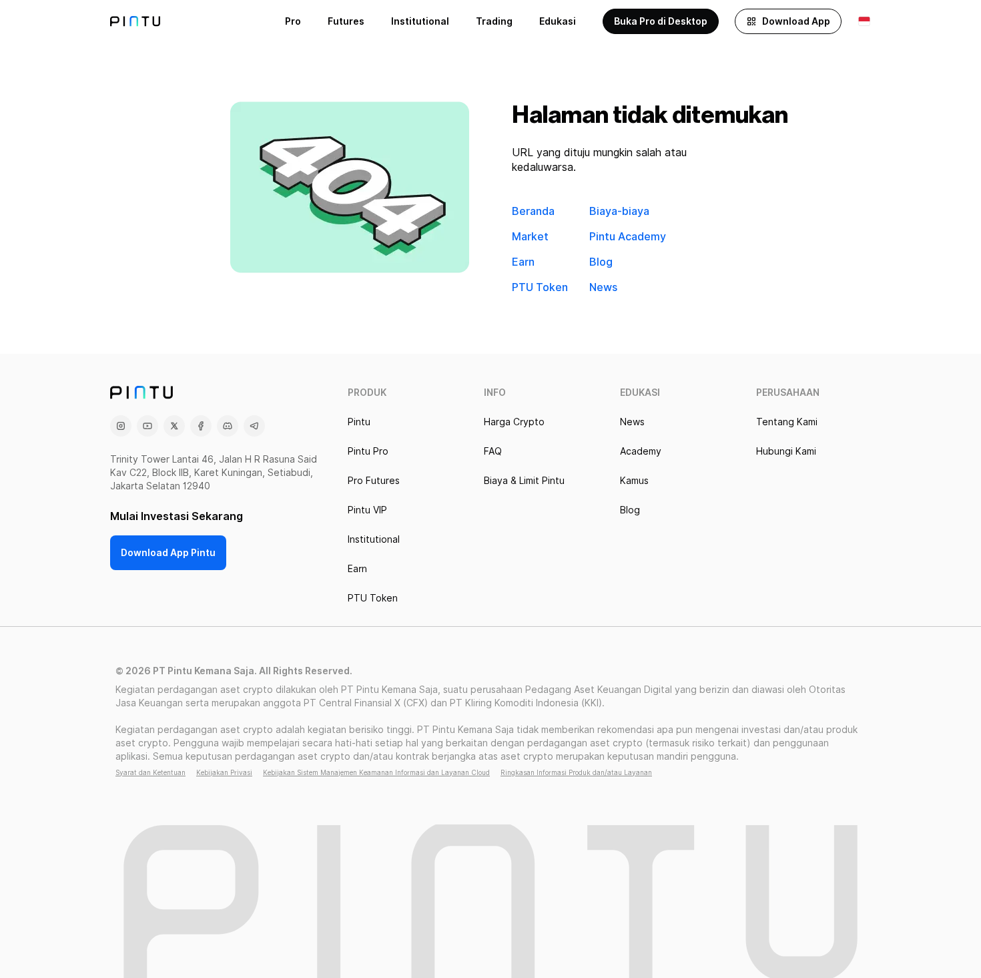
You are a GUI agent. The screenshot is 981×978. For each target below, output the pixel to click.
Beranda (533, 211)
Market (530, 236)
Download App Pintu (168, 552)
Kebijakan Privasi (224, 772)
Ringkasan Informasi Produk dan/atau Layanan (576, 772)
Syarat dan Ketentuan (150, 772)
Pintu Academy (627, 236)
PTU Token (540, 287)
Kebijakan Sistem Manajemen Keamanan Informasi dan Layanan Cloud (376, 772)
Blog (601, 262)
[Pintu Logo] (135, 21)
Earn (523, 262)
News (603, 287)
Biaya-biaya (619, 211)
